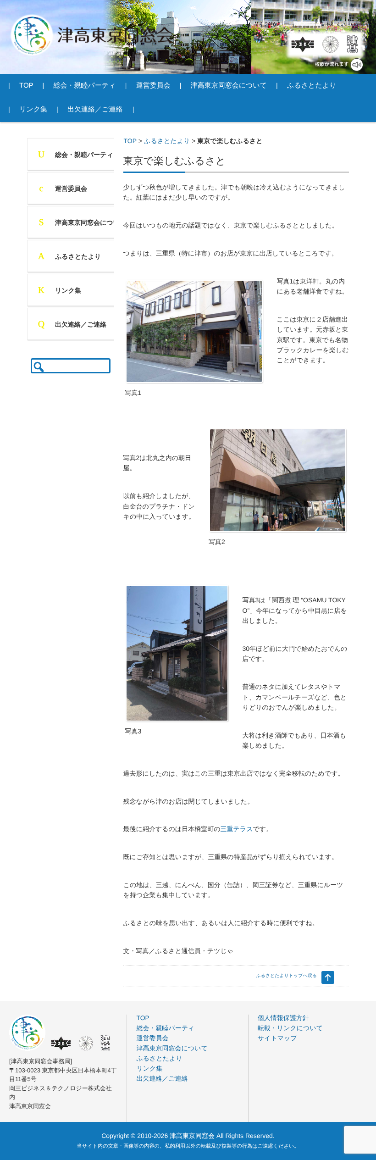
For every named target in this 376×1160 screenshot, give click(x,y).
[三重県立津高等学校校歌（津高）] (351, 44)
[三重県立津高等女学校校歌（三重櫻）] (330, 44)
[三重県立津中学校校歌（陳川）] (302, 44)
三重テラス (237, 829)
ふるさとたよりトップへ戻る (286, 975)
